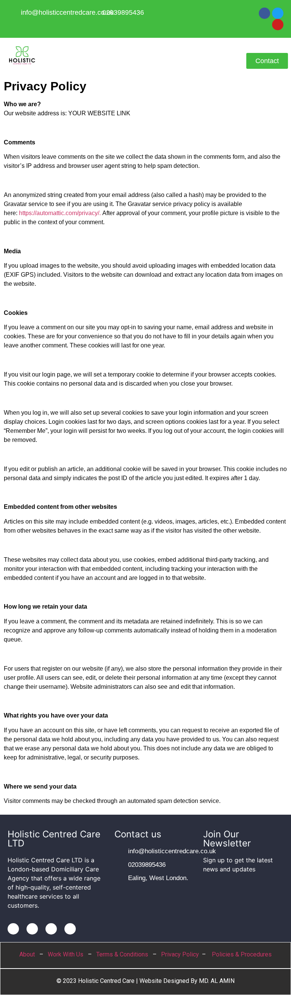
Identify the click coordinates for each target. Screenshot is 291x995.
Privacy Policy (180, 954)
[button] (145, 60)
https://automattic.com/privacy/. (60, 213)
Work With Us (65, 954)
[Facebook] (264, 13)
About (27, 954)
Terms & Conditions (122, 954)
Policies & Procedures (242, 954)
